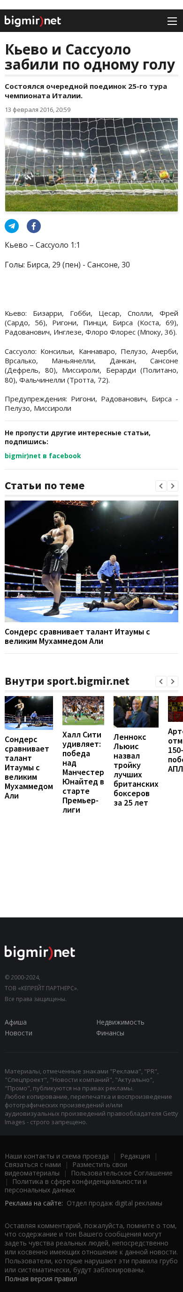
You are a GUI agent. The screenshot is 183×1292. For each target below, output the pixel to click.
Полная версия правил (41, 1278)
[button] (161, 486)
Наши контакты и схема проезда (57, 1155)
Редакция (135, 1155)
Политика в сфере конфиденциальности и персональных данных (76, 1185)
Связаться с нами (33, 1164)
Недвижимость (120, 1022)
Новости (18, 1032)
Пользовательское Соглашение (122, 1172)
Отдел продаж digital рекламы (114, 1202)
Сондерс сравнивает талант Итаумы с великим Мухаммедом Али (77, 636)
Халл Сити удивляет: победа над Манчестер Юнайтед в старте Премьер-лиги (83, 772)
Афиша (16, 1022)
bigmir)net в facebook (43, 455)
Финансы (110, 1032)
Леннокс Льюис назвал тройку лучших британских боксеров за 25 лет (136, 769)
